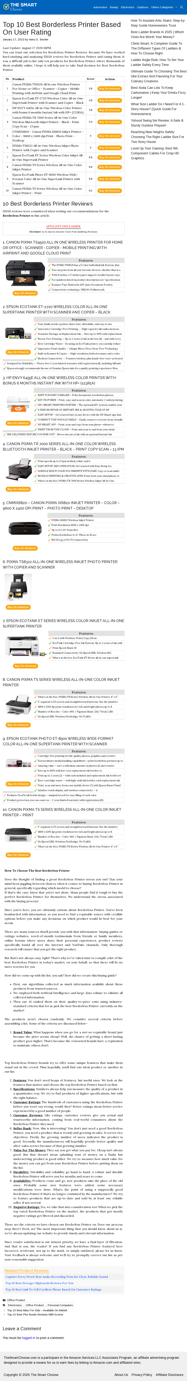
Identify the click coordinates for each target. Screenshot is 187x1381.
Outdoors (142, 7)
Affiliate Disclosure (169, 1375)
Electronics (127, 7)
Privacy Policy (142, 1375)
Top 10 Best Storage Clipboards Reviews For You (39, 1283)
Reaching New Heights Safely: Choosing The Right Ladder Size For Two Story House (157, 137)
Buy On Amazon (109, 88)
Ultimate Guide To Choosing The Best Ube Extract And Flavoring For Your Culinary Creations (159, 76)
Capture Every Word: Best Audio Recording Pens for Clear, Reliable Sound (56, 1277)
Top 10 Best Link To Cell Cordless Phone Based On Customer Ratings (53, 1289)
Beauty (114, 7)
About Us (121, 1375)
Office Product (16, 1300)
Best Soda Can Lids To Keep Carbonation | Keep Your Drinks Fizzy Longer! (158, 92)
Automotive (100, 7)
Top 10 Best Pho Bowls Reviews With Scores (35, 1314)
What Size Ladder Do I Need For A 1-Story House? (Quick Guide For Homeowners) (158, 109)
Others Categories (162, 7)
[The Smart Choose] (20, 7)
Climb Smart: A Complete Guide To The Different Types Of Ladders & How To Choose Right (156, 48)
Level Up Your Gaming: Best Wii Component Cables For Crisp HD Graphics (155, 153)
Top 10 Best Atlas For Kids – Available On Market (37, 1310)
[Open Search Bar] (181, 7)
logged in (28, 1338)
